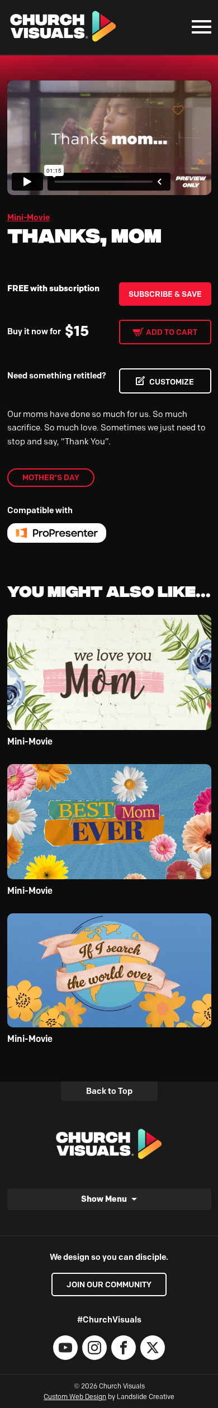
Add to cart (171, 332)
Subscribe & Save (165, 294)
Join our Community (109, 1284)
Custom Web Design (75, 1396)
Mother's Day (50, 477)
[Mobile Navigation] (199, 27)
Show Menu (104, 1198)
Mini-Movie (28, 217)
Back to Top (109, 1091)
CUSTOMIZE (171, 382)
